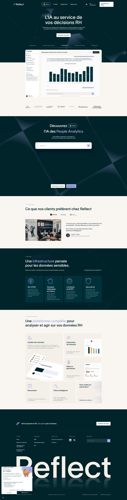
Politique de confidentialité (90, 494)
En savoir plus (71, 186)
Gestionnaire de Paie (39, 442)
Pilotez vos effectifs (21, 442)
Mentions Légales (106, 494)
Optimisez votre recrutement (20, 446)
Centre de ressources (57, 439)
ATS (35, 445)
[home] (24, 4)
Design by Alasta (52, 494)
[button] (55, 4)
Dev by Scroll (61, 494)
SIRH (35, 439)
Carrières (54, 442)
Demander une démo (105, 4)
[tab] (33, 45)
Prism (17, 439)
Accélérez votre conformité (20, 450)
